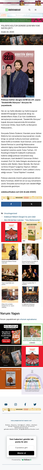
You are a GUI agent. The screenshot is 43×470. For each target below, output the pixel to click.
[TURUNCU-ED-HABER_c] (21, 16)
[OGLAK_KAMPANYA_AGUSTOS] (11, 241)
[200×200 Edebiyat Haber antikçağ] (11, 366)
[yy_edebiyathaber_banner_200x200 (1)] (32, 241)
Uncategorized (10, 213)
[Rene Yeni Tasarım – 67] (32, 394)
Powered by (16, 460)
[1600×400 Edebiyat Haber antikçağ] (21, 44)
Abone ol (21, 453)
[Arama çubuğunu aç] (29, 10)
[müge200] (11, 344)
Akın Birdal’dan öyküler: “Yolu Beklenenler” (22, 220)
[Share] (11, 204)
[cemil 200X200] (32, 344)
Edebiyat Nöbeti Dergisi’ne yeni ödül (20, 217)
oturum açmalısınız (28, 319)
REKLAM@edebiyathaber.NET (21, 420)
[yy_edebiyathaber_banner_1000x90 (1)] (21, 199)
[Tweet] (32, 204)
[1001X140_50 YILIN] (21, 5)
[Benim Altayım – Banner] (11, 389)
